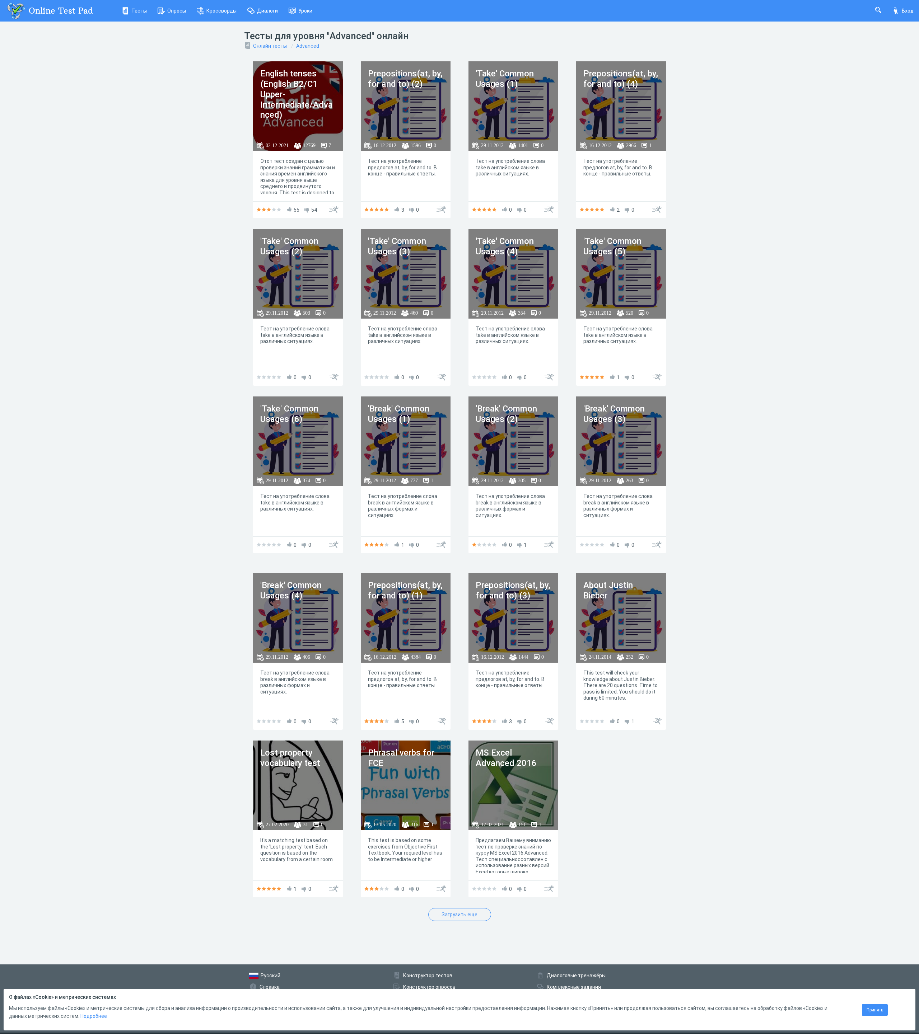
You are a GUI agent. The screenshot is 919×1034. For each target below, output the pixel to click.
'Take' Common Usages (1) (505, 79)
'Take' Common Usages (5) (612, 246)
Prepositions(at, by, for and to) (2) (405, 79)
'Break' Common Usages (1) (398, 414)
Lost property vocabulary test (290, 758)
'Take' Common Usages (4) (505, 246)
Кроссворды (221, 11)
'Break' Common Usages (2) (506, 414)
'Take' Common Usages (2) (289, 246)
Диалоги (267, 11)
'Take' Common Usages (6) (289, 414)
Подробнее (93, 1016)
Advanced (307, 46)
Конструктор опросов (429, 987)
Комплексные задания (574, 987)
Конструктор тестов (427, 975)
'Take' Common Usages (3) (397, 246)
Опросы (176, 11)
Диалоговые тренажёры (576, 975)
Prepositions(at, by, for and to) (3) (513, 590)
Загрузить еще (459, 914)
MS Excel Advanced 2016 (506, 758)
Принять (875, 1009)
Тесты (139, 11)
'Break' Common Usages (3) (614, 414)
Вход (908, 11)
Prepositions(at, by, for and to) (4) (620, 79)
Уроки (305, 11)
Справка (270, 987)
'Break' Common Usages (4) (291, 590)
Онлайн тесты (270, 46)
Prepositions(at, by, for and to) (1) (405, 590)
